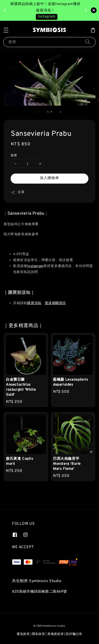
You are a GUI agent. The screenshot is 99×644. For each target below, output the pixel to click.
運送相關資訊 (55, 303)
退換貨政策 (55, 634)
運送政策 (23, 634)
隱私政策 (38, 634)
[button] (6, 30)
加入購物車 (49, 178)
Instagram (46, 16)
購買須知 (34, 303)
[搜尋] (87, 42)
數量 (14, 156)
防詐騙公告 (74, 634)
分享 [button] (21, 192)
